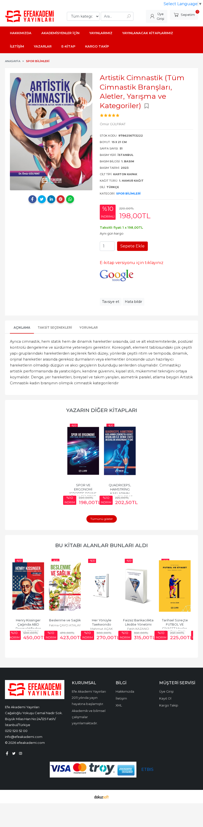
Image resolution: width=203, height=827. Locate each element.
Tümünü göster (101, 519)
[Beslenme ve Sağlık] (65, 586)
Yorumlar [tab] (88, 327)
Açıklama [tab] (22, 327)
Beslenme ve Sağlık (65, 620)
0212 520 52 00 (16, 731)
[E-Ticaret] (101, 796)
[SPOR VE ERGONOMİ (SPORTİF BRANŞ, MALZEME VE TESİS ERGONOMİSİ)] (83, 451)
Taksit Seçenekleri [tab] (55, 327)
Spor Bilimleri (128, 193)
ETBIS (147, 769)
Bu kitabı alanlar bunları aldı (101, 545)
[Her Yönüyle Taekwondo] (101, 586)
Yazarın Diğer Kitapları (101, 410)
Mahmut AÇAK (101, 629)
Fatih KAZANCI (138, 629)
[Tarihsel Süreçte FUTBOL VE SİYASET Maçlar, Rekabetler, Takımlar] (175, 586)
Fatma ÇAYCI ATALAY (65, 625)
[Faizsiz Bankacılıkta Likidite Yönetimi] (138, 586)
